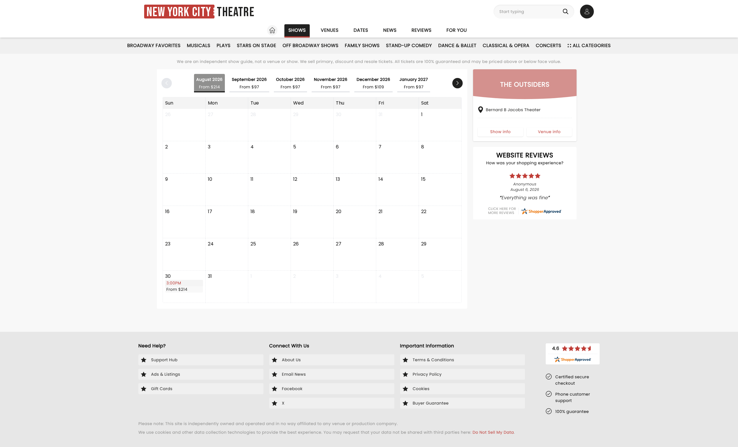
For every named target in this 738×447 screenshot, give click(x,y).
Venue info (549, 132)
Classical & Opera (506, 45)
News (389, 30)
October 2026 (290, 83)
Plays (224, 45)
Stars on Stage (256, 45)
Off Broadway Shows (310, 45)
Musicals (198, 45)
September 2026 (249, 83)
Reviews (422, 30)
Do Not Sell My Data (493, 432)
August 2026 (209, 83)
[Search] (566, 11)
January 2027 (414, 83)
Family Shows (362, 45)
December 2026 (373, 83)
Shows (297, 30)
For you (457, 30)
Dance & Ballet (457, 45)
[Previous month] (166, 83)
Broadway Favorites (153, 45)
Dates (360, 30)
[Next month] (457, 83)
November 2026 (330, 83)
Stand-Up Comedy (409, 45)
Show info (500, 132)
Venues (330, 30)
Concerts (548, 45)
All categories (592, 45)
